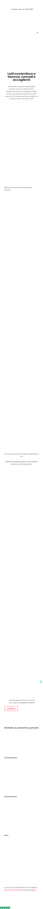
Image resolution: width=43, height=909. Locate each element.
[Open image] (21, 210)
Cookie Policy (18, 890)
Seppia (33, 890)
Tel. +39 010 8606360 (16, 772)
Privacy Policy (8, 890)
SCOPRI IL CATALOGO (21, 51)
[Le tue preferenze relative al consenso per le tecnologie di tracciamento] (41, 682)
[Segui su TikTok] (14, 896)
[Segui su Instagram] (10, 896)
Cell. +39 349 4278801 (16, 778)
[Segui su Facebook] (6, 896)
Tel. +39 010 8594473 (16, 849)
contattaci (11, 708)
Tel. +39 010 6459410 (16, 810)
